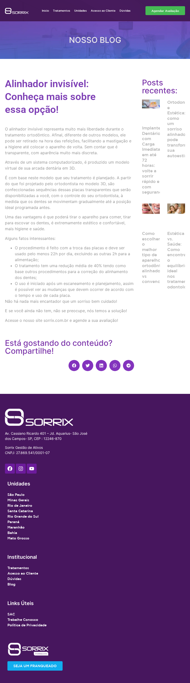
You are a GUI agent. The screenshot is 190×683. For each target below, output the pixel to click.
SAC (11, 614)
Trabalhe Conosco (22, 620)
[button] (74, 365)
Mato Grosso (18, 538)
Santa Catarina (20, 511)
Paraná (13, 522)
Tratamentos (61, 10)
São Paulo (15, 495)
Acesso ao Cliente (103, 10)
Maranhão (15, 527)
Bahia (12, 533)
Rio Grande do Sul (23, 516)
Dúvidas (125, 10)
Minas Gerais (18, 500)
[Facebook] (10, 469)
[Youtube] (32, 469)
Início (45, 10)
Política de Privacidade (27, 625)
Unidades (80, 10)
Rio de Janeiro (19, 505)
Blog (11, 584)
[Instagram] (21, 469)
